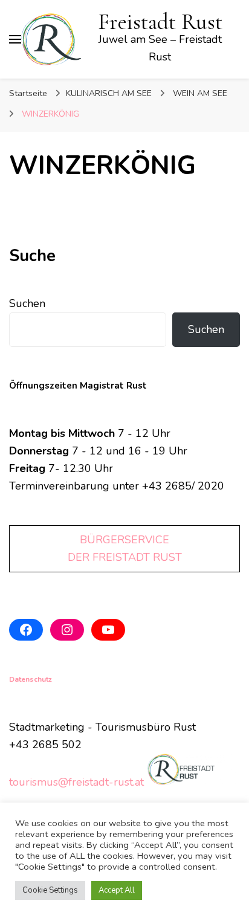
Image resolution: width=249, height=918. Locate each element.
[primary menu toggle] (15, 39)
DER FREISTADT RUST (125, 557)
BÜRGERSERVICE (124, 539)
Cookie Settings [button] (50, 890)
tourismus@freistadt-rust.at (76, 782)
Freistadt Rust (160, 22)
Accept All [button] (117, 890)
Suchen (27, 303)
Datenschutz (30, 679)
